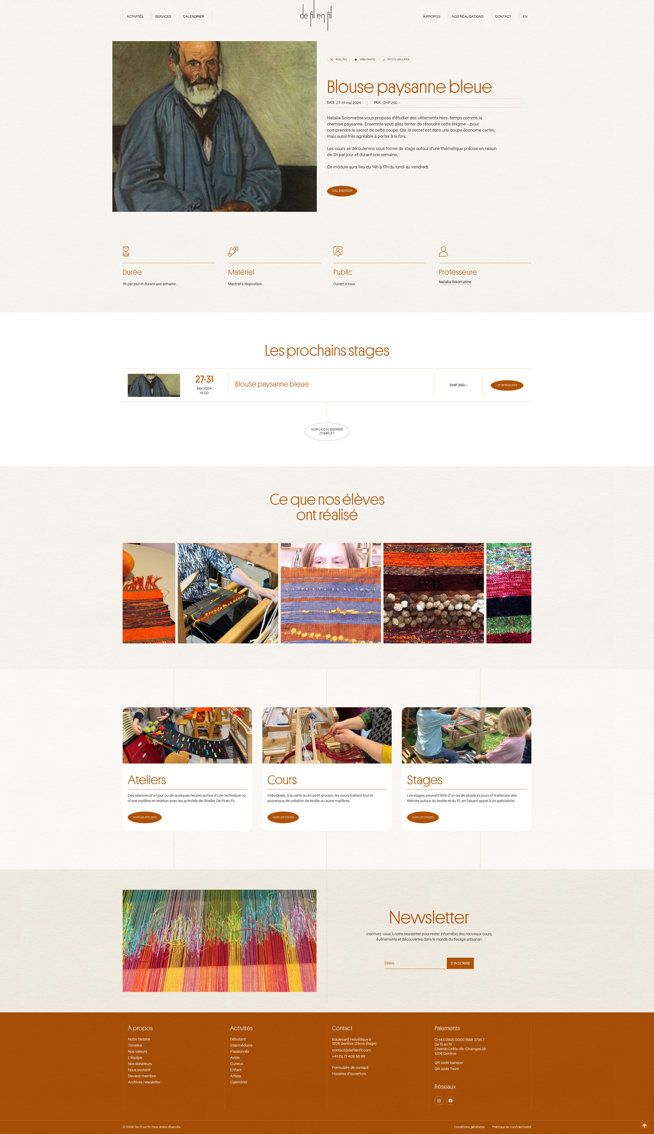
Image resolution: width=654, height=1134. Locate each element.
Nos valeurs (137, 1052)
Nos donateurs (140, 1064)
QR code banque (449, 1063)
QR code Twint (447, 1069)
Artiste (235, 1076)
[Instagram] (439, 1100)
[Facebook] (450, 1100)
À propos (140, 1028)
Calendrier (239, 1082)
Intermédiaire (241, 1045)
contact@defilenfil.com (351, 1050)
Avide (235, 1058)
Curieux (236, 1064)
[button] (338, 59)
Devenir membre (142, 1076)
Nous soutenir (139, 1070)
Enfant (235, 1070)
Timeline (135, 1045)
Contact (342, 1028)
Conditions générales (469, 1127)
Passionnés (239, 1052)
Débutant (238, 1039)
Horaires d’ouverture (349, 1074)
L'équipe (135, 1058)
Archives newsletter (144, 1082)
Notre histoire (139, 1039)
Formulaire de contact (350, 1068)
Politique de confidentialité (511, 1127)
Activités (241, 1028)
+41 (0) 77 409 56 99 (348, 1056)
